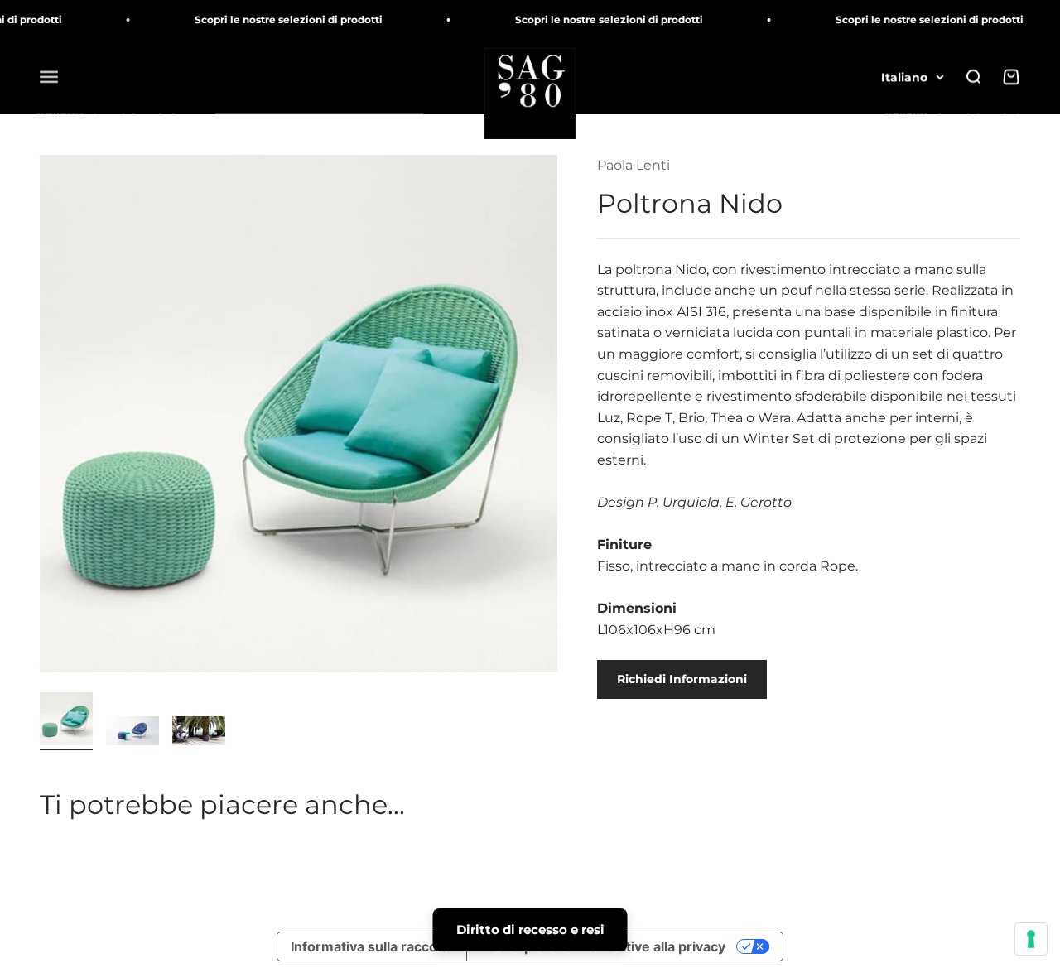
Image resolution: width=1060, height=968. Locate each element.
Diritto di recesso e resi (530, 929)
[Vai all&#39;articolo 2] (132, 733)
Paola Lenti (633, 165)
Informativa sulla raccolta (372, 946)
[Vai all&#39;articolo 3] (198, 733)
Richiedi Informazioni (682, 679)
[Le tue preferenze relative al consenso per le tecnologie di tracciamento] (1031, 939)
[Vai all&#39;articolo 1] (66, 721)
